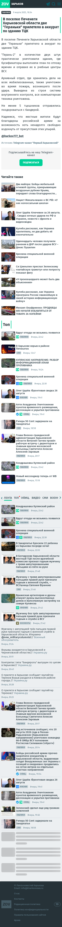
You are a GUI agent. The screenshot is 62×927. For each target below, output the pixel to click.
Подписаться (31, 162)
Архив (17, 920)
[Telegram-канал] (48, 4)
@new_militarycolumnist (16, 637)
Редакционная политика (27, 904)
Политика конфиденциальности (31, 909)
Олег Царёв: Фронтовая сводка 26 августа (36, 392)
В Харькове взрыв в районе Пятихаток (32, 347)
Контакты (19, 899)
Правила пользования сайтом (30, 915)
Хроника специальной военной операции (35, 378)
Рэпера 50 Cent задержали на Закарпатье (34, 423)
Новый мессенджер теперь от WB (36, 476)
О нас (17, 893)
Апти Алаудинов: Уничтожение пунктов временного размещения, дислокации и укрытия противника (37, 407)
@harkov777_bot (12, 136)
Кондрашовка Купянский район (35, 462)
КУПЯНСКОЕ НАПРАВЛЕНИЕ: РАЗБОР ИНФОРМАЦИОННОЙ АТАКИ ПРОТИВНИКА (37, 362)
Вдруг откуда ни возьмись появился (38, 332)
